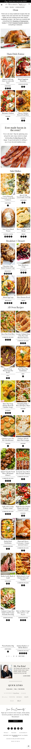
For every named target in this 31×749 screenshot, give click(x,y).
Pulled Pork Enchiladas (8, 542)
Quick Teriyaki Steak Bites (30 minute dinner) (8, 473)
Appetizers (8, 649)
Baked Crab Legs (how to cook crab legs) (8, 81)
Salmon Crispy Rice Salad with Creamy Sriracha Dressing (7, 612)
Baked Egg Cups (8, 297)
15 (13, 656)
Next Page (22, 656)
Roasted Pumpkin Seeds (20, 23)
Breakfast (8, 271)
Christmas (8, 85)
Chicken (7, 116)
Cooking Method (19, 7)
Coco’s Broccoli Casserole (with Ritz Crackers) (8, 198)
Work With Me (21, 689)
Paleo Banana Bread (23, 297)
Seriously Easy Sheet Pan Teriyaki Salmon (23, 472)
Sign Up (15, 721)
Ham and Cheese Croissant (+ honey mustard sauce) (23, 543)
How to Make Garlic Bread (23, 230)
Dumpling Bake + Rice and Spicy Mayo (23, 404)
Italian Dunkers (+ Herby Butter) (23, 646)
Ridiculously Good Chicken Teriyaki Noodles (23, 578)
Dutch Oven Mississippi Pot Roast (8, 370)
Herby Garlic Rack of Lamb (8, 577)
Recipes (12, 7)
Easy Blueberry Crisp (23, 266)
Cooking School (8, 234)
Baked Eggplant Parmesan (23, 80)
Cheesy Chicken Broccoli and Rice (23, 114)
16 (16, 656)
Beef (8, 375)
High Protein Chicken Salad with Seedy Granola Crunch (23, 508)
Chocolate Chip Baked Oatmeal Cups (8, 267)
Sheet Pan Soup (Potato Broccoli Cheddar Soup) (8, 405)
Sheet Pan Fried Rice (8, 334)
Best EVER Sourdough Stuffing (23, 196)
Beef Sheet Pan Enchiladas (23, 370)
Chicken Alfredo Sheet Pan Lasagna (23, 439)
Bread (23, 234)
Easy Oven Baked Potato (8, 230)
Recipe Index (9, 689)
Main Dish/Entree (15, 54)
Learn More (26, 675)
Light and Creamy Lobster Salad (8, 507)
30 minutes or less (7, 337)
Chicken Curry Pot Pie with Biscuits (8, 439)
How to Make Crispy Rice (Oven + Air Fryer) (23, 612)
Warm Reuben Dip (8, 646)
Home (6, 7)
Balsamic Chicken (8, 113)
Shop (15, 689)
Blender (8, 410)
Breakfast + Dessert (15, 241)
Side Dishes (15, 171)
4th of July (23, 270)
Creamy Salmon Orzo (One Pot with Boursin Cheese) (23, 335)
